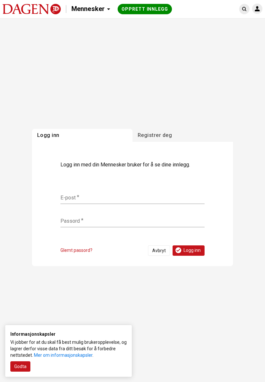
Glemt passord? (76, 250)
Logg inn (192, 250)
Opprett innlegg (145, 9)
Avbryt (159, 250)
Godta (20, 366)
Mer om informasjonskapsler (63, 355)
